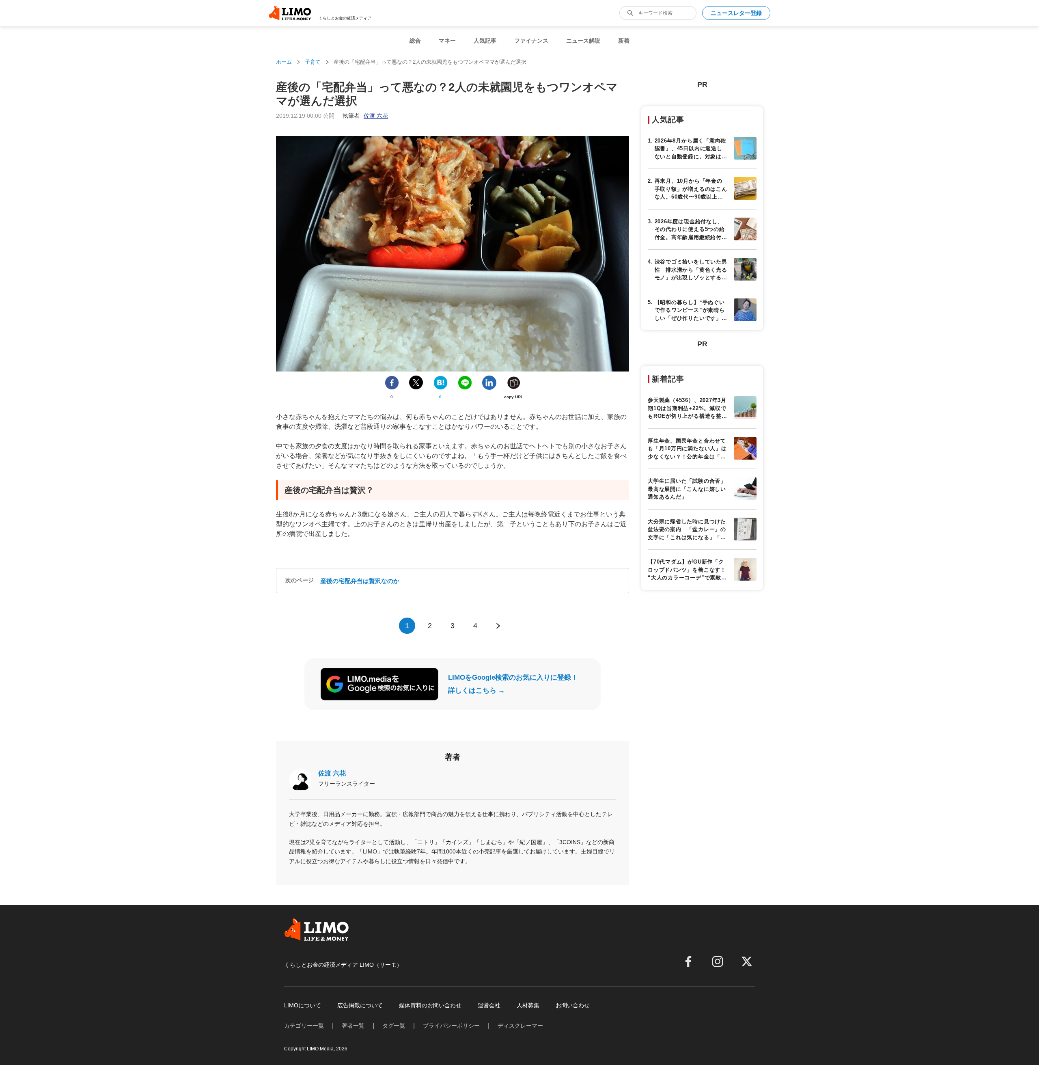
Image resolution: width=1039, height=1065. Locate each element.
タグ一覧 (393, 1025)
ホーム (284, 62)
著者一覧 (353, 1025)
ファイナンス (531, 40)
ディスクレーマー (520, 1025)
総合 (415, 40)
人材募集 (528, 1005)
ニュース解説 (583, 40)
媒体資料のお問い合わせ (430, 1005)
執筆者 (365, 115)
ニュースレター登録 (736, 13)
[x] (747, 961)
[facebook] (688, 961)
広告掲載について (360, 1005)
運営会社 (489, 1005)
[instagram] (717, 961)
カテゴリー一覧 (304, 1025)
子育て (313, 62)
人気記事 (485, 40)
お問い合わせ (573, 1005)
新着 (623, 40)
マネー (447, 40)
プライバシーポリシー (451, 1025)
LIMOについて (302, 1005)
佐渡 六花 (332, 773)
